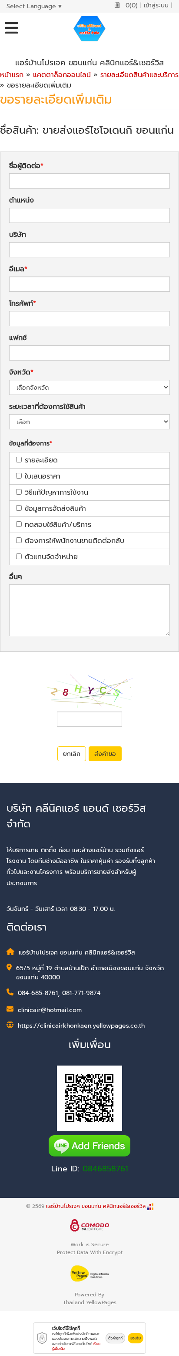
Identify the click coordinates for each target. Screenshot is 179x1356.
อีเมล (16, 269)
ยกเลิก (71, 754)
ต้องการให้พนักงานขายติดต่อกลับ (74, 541)
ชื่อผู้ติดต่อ (24, 166)
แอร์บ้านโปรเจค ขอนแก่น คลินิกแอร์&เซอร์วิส (96, 1206)
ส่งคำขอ (105, 754)
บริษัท (17, 234)
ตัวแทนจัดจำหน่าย (51, 557)
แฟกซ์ (18, 338)
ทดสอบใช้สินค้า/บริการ (58, 524)
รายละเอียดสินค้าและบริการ (139, 75)
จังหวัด (19, 372)
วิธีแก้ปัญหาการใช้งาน (56, 492)
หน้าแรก (11, 75)
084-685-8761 (38, 993)
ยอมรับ (135, 1338)
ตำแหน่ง (21, 200)
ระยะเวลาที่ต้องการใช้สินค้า (47, 406)
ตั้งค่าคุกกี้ (115, 1338)
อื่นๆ (15, 577)
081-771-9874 (81, 993)
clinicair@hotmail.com (50, 1010)
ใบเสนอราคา (42, 476)
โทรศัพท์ (21, 303)
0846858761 (105, 1169)
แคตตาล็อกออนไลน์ (62, 75)
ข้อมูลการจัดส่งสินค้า (55, 508)
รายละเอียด (41, 460)
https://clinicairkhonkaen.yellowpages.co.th (81, 1025)
